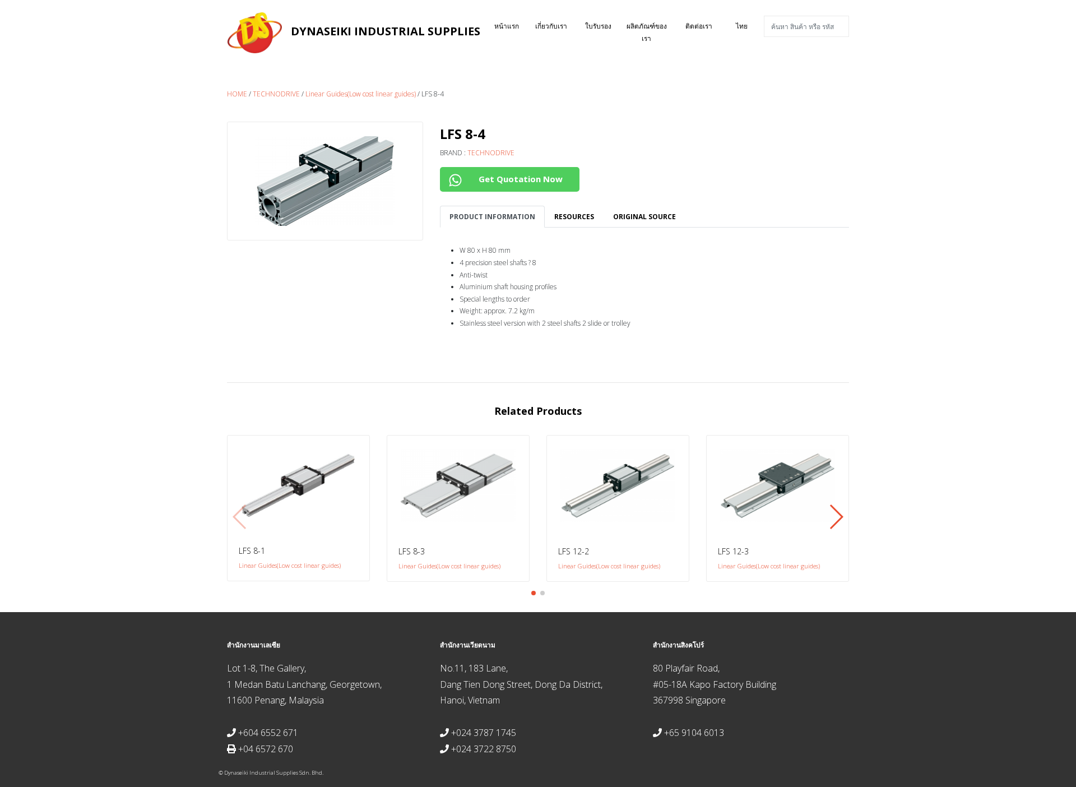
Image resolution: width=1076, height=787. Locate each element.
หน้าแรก (511, 26)
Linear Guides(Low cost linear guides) (360, 94)
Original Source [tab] (644, 216)
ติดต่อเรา (698, 26)
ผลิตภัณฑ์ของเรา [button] (647, 32)
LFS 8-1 (252, 550)
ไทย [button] (742, 26)
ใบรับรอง (598, 26)
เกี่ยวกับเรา (551, 26)
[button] (533, 593)
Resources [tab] (574, 216)
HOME (237, 94)
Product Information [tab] (492, 216)
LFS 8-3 (411, 551)
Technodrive (276, 94)
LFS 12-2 (573, 551)
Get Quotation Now (519, 178)
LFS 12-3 (733, 551)
